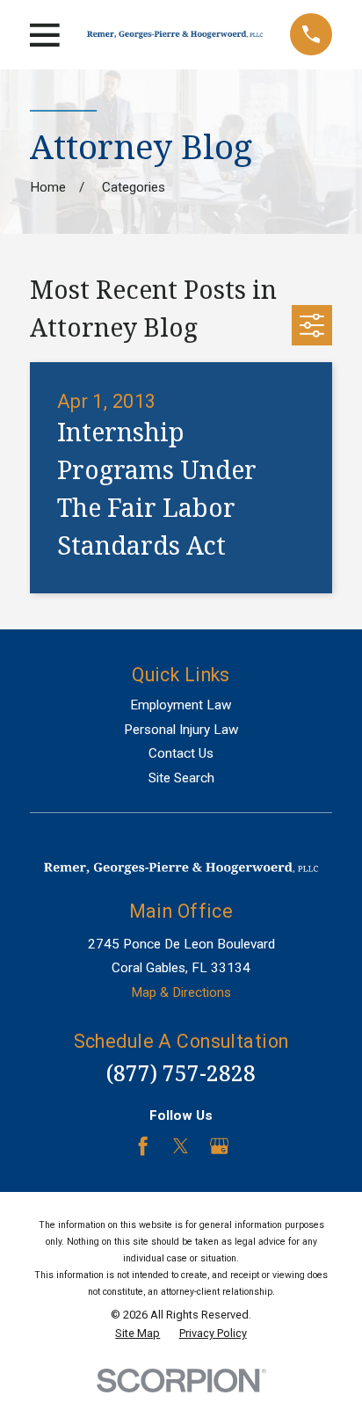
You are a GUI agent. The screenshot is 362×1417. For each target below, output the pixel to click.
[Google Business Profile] (219, 1146)
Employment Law (181, 705)
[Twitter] (180, 1146)
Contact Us (181, 753)
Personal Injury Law (181, 730)
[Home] (175, 35)
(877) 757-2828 (181, 1072)
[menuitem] (137, 1333)
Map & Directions (181, 992)
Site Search (181, 778)
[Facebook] (143, 1146)
